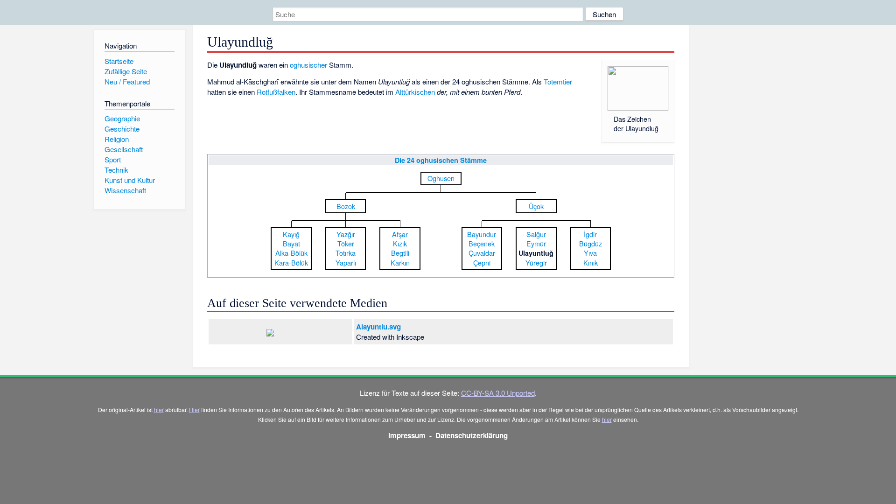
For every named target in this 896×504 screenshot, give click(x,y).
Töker (345, 243)
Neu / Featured (127, 81)
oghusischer (308, 65)
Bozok (345, 206)
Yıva (590, 253)
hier (159, 409)
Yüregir (536, 262)
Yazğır (345, 234)
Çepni (481, 262)
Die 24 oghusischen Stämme (441, 160)
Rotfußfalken (276, 92)
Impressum (407, 435)
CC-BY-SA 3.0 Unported (498, 393)
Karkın (400, 262)
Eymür (536, 243)
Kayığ (291, 234)
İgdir (590, 234)
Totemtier (558, 81)
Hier (194, 409)
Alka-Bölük (291, 253)
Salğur (536, 234)
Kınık (590, 262)
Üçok (536, 206)
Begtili (400, 253)
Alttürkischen (415, 92)
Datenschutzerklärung (471, 435)
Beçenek (482, 243)
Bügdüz (590, 243)
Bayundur (481, 234)
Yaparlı (346, 262)
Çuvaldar (482, 253)
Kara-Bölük (291, 262)
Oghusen (441, 178)
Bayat (291, 243)
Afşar (400, 234)
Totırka (346, 253)
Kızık (400, 243)
